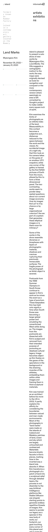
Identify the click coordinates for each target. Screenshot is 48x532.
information (38, 4)
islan (7, 4)
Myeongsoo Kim (10, 58)
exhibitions (39, 18)
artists (37, 13)
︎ (43, 4)
